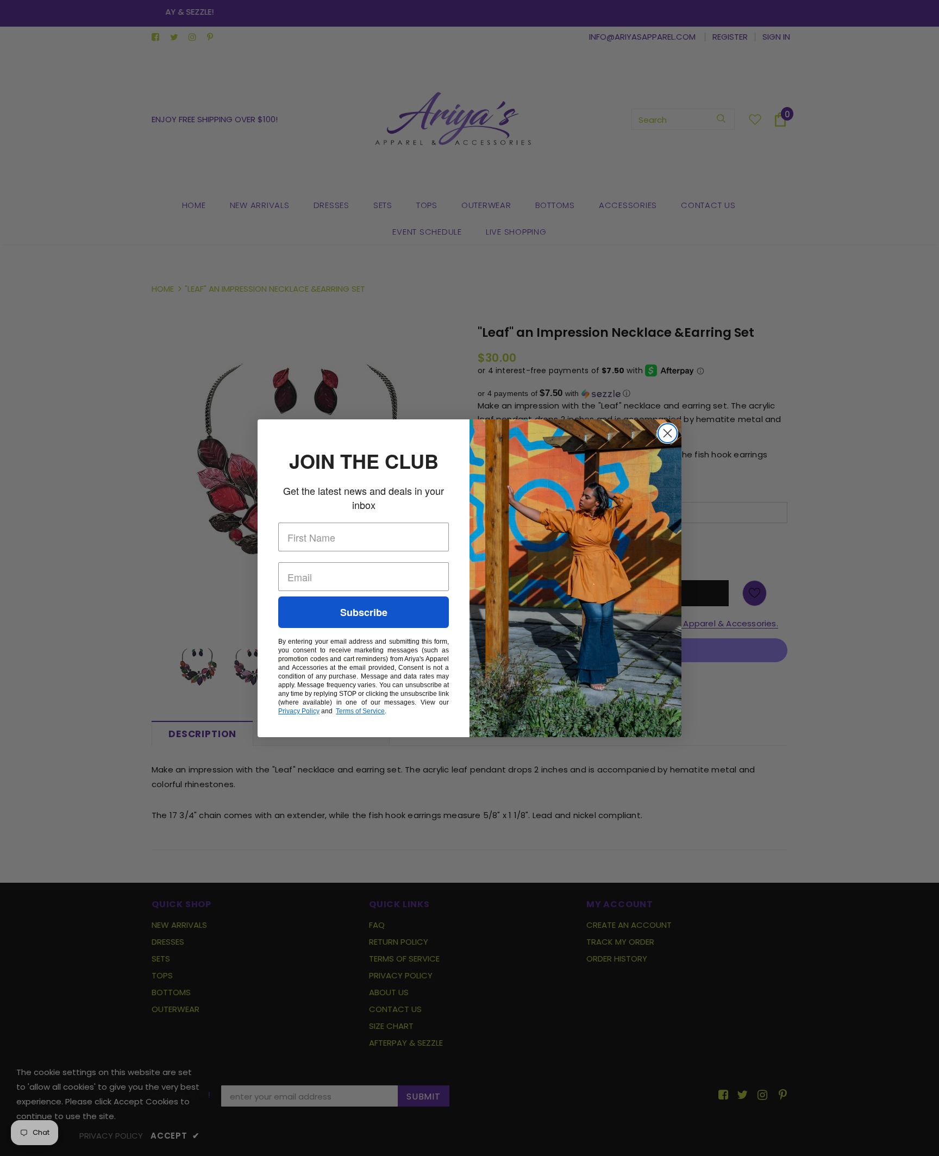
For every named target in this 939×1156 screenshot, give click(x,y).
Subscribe (363, 612)
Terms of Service (360, 711)
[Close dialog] (667, 433)
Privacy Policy (299, 711)
